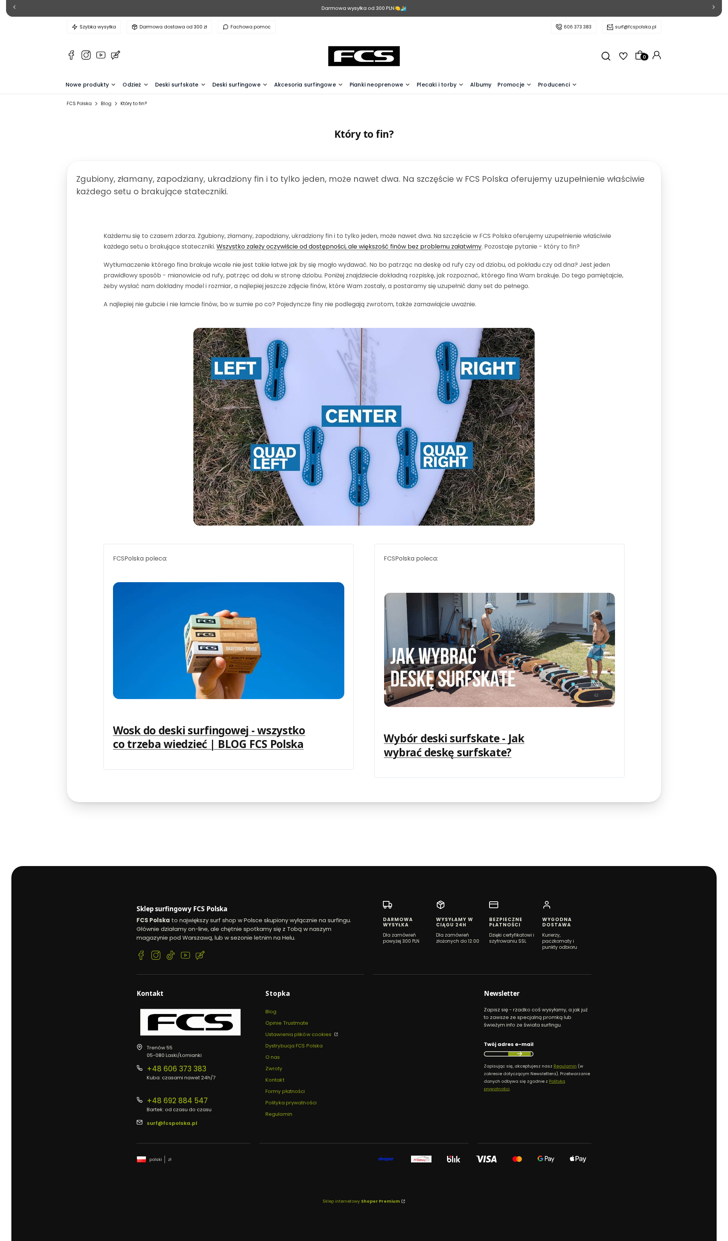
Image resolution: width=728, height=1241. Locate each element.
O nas (272, 1057)
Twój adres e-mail (508, 1044)
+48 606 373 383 (176, 1069)
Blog (106, 103)
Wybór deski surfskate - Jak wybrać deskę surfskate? (454, 745)
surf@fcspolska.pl (635, 27)
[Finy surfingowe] (364, 427)
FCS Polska (79, 103)
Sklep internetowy (361, 1201)
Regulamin (278, 1114)
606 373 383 (578, 27)
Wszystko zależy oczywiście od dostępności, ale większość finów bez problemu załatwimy (349, 246)
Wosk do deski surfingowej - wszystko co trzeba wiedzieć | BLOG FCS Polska (209, 737)
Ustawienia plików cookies (299, 1034)
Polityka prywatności (291, 1102)
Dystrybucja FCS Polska (294, 1045)
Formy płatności (285, 1091)
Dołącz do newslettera (519, 1054)
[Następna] (713, 8)
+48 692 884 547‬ (177, 1101)
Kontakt (274, 1080)
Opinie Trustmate (287, 1023)
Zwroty (273, 1068)
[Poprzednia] (14, 8)
